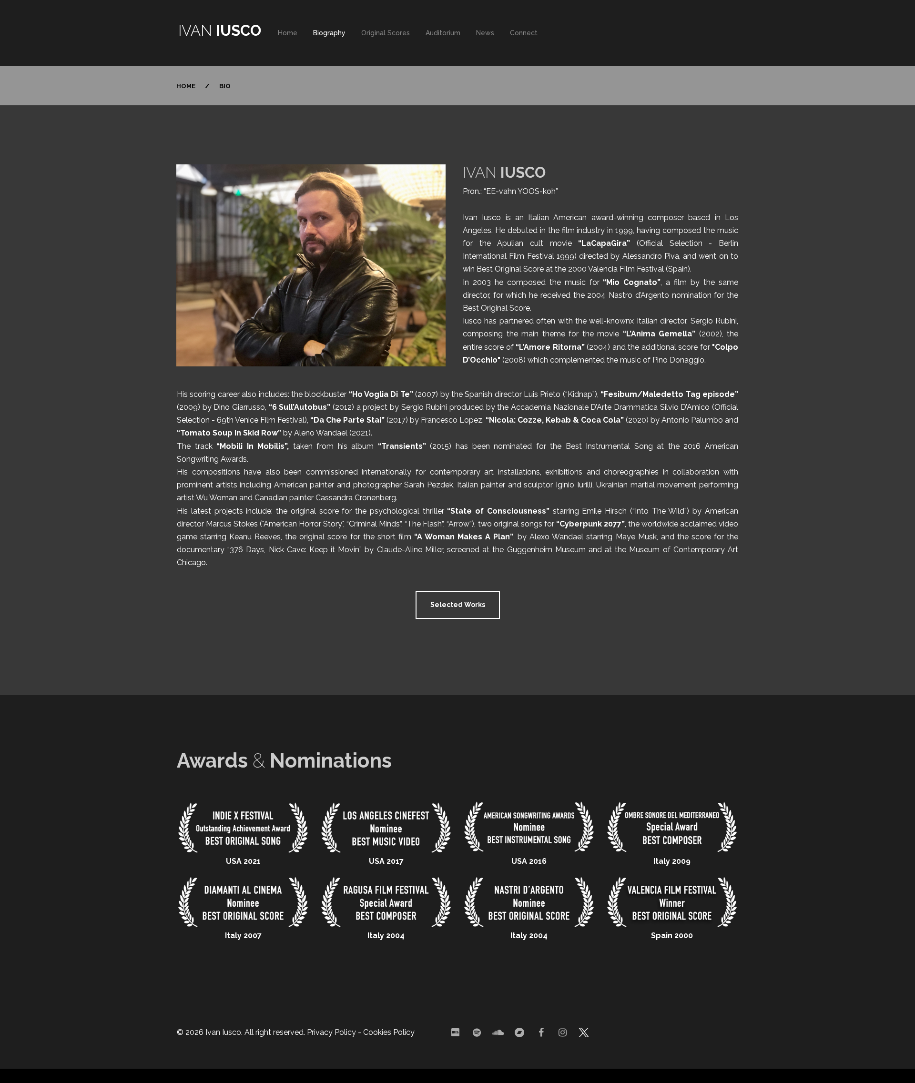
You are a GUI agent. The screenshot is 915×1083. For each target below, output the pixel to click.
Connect (524, 33)
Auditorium (443, 33)
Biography (329, 33)
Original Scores (385, 33)
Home (287, 33)
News (485, 33)
